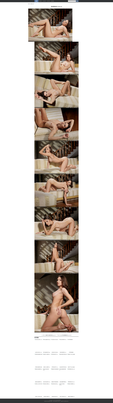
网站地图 (62, 400)
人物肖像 (52, 1)
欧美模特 (44, 1)
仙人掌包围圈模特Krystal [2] (65, 335)
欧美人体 (32, 3)
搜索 (77, 1)
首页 (36, 1)
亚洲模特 (40, 1)
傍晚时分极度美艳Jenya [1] (50, 335)
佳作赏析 (48, 1)
